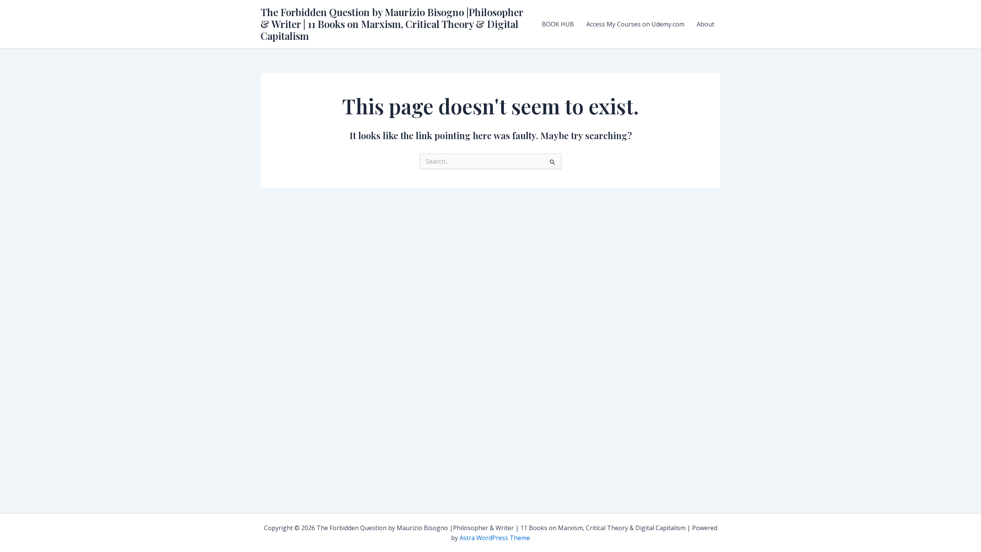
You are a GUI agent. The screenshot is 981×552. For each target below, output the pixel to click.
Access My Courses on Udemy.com (635, 24)
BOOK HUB (558, 24)
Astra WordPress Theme (494, 538)
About (705, 24)
